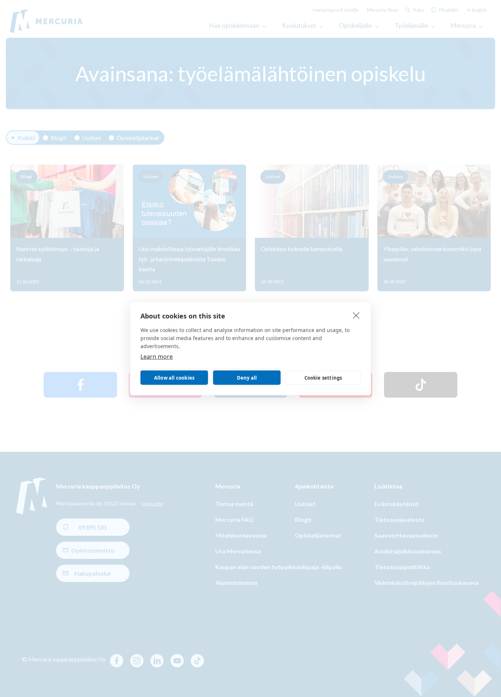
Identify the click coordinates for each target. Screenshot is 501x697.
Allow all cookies (174, 378)
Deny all (247, 378)
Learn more (156, 357)
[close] (356, 315)
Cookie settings (323, 378)
